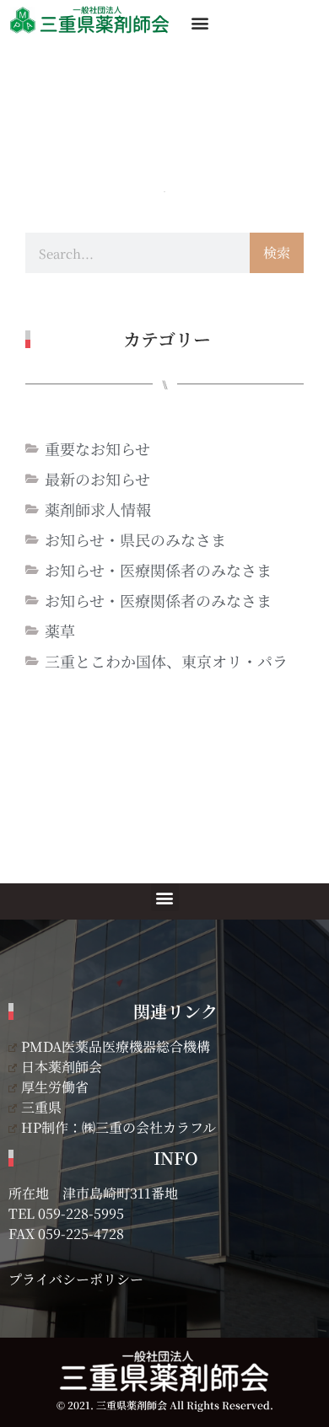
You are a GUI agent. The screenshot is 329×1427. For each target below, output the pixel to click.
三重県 (41, 1107)
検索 (276, 252)
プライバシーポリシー (75, 1279)
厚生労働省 (55, 1087)
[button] (199, 22)
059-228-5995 (81, 1213)
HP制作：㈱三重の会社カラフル (118, 1127)
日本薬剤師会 (61, 1066)
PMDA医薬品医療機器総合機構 (115, 1046)
